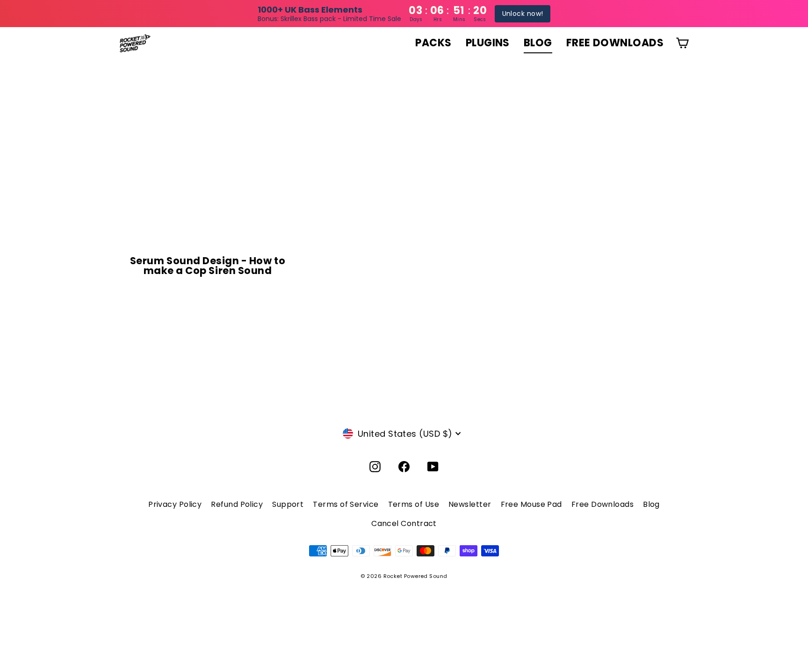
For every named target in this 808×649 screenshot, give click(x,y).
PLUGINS (488, 43)
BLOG (538, 43)
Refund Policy (237, 504)
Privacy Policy (175, 504)
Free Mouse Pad (531, 504)
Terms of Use (413, 504)
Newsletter (469, 504)
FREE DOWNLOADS (615, 43)
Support (287, 504)
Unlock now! (522, 13)
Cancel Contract (404, 523)
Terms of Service (345, 504)
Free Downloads (602, 504)
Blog (651, 504)
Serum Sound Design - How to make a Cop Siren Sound (207, 265)
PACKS (433, 43)
